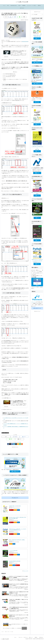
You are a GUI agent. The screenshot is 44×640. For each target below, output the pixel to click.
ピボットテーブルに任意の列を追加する (9, 75)
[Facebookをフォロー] (12, 444)
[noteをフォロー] (16, 444)
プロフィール (20, 637)
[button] (24, 17)
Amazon (15, 522)
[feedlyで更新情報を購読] (20, 444)
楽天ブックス (11, 522)
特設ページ (37, 38)
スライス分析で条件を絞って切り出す (9, 76)
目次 (14, 71)
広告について (31, 637)
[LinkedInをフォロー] (14, 444)
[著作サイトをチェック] (8, 444)
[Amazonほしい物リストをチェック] (18, 444)
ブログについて (26, 637)
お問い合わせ (41, 637)
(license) (20, 37)
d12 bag (14, 37)
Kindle (18, 522)
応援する (37, 285)
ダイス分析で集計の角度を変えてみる (9, 73)
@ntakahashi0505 (25, 41)
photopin (17, 37)
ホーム (15, 637)
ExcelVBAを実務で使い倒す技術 (14, 561)
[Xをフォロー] (10, 444)
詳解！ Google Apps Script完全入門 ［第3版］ (17, 539)
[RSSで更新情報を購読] (22, 444)
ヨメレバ (13, 519)
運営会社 (36, 637)
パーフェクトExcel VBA (13, 550)
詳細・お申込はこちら (15, 471)
